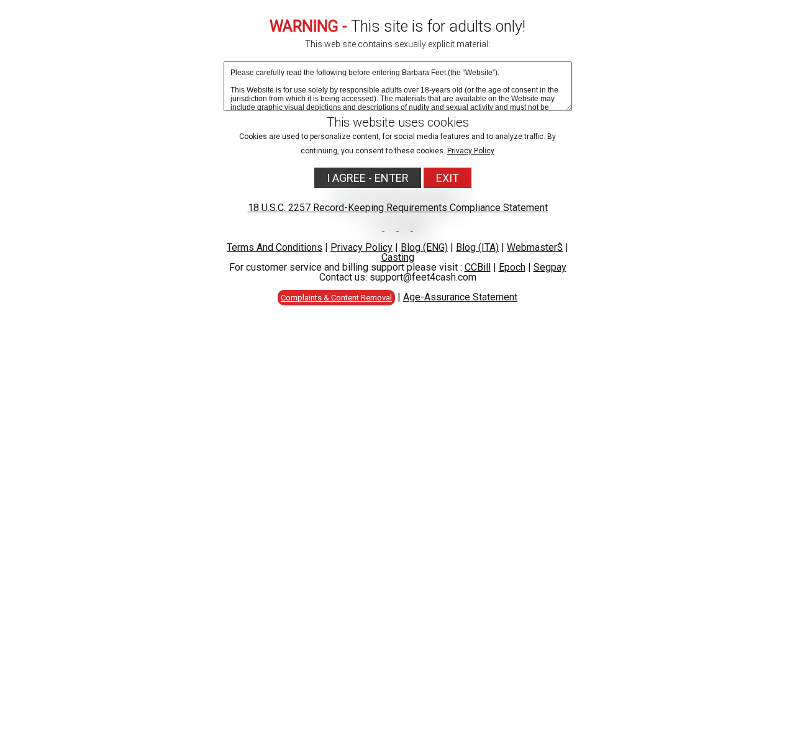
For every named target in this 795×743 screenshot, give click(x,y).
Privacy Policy (470, 150)
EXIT (447, 177)
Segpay (550, 267)
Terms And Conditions (274, 247)
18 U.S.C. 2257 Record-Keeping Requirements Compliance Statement (398, 208)
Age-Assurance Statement (460, 297)
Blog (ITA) (477, 247)
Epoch (512, 267)
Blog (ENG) (424, 247)
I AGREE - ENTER (368, 177)
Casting (397, 257)
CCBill (478, 267)
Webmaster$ (535, 247)
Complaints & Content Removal (336, 297)
